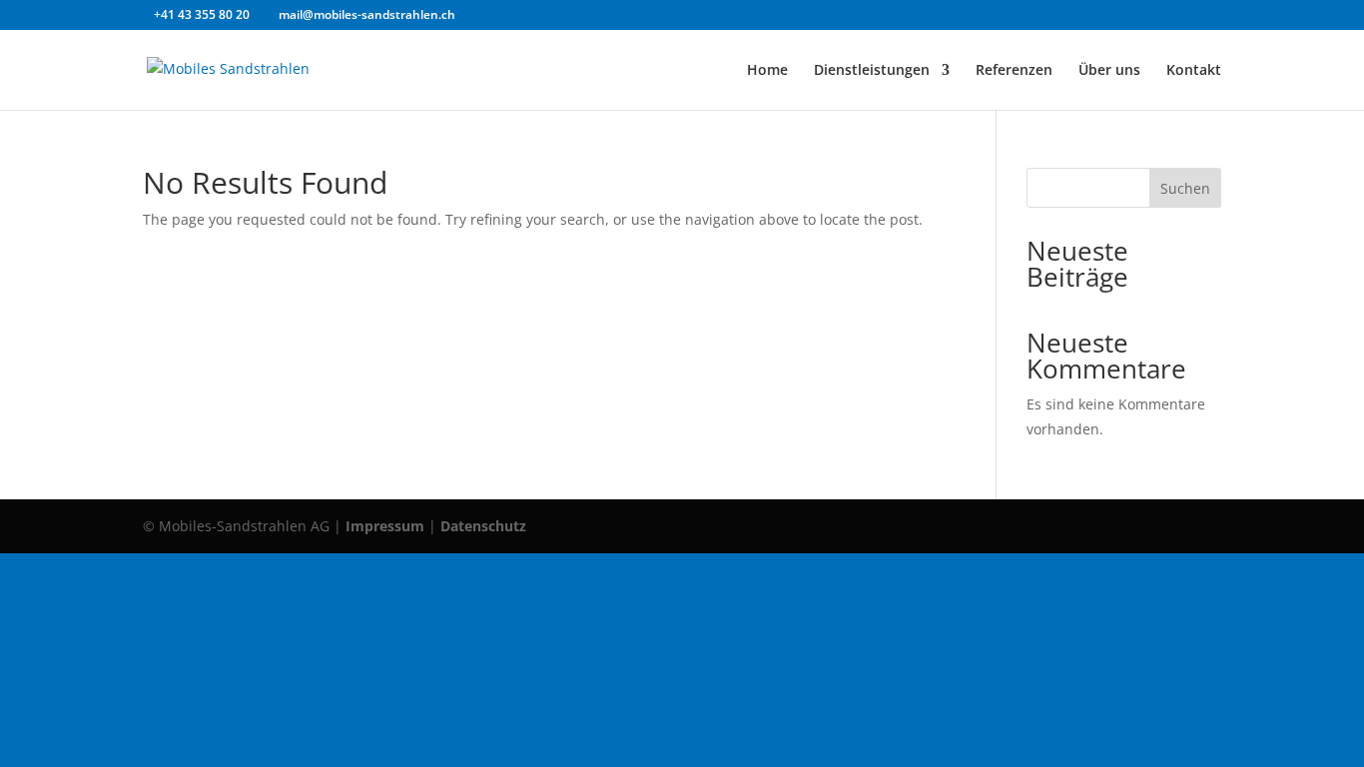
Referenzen (1014, 71)
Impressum (384, 525)
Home (767, 71)
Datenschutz (483, 525)
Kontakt (1193, 71)
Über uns (1109, 71)
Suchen (1185, 188)
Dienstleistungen (872, 71)
